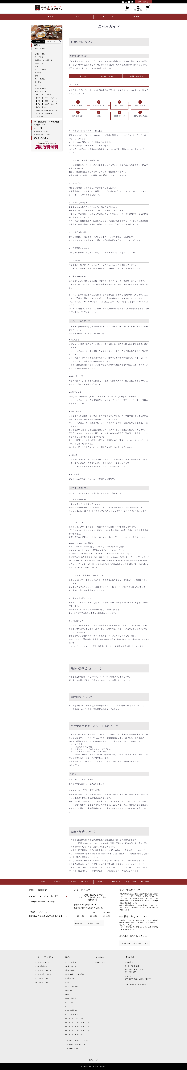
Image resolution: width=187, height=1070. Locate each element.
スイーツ (38, 85)
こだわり (49, 17)
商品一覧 (79, 17)
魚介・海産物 (40, 79)
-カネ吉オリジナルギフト (44, 113)
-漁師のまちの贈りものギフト (46, 110)
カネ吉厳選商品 (40, 88)
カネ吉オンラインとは (42, 131)
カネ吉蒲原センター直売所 (136, 984)
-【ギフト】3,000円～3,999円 (46, 98)
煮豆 (36, 66)
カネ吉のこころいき (43, 970)
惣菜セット (39, 63)
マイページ (72, 881)
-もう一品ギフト (41, 117)
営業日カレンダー (40, 125)
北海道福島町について (42, 134)
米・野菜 (38, 82)
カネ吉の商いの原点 (43, 974)
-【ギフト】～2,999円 (43, 95)
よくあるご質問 (130, 881)
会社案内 (101, 881)
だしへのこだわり (42, 982)
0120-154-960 (132, 966)
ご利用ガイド (137, 17)
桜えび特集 (39, 57)
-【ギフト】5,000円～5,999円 (46, 104)
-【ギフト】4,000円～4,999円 (46, 101)
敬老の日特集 (40, 54)
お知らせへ (100, 962)
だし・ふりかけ (40, 69)
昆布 (36, 76)
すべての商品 (40, 48)
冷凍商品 (38, 73)
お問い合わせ (145, 881)
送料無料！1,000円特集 (43, 60)
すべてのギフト (40, 91)
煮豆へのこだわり (42, 978)
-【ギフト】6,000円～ (43, 107)
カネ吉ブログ (108, 17)
